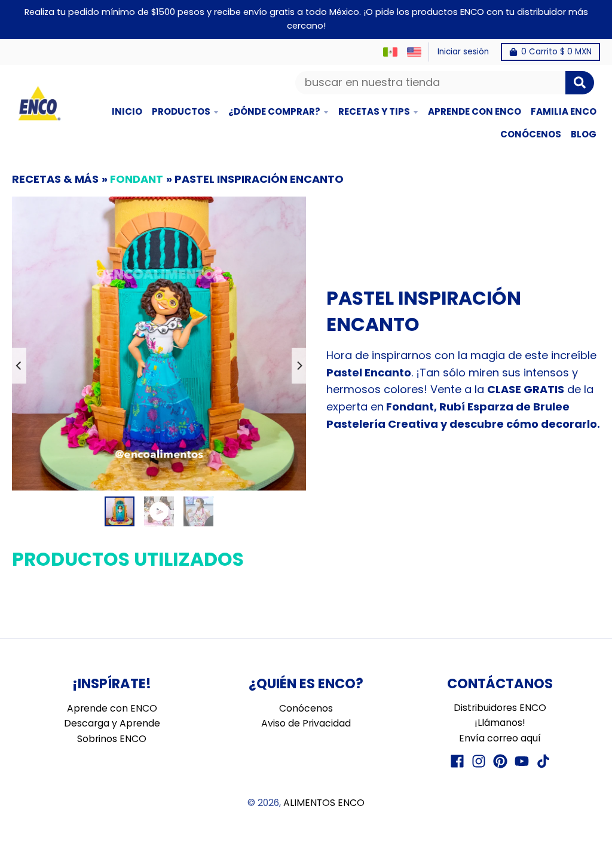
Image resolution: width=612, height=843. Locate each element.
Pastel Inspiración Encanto (259, 178)
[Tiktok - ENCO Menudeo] (543, 761)
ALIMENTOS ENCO (324, 803)
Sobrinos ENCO (111, 739)
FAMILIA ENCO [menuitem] (563, 111)
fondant (136, 178)
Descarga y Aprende (112, 723)
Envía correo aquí (500, 738)
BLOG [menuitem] (583, 134)
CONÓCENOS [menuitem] (530, 134)
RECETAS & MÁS (55, 178)
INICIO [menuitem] (127, 111)
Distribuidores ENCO (500, 708)
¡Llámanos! (500, 722)
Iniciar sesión (463, 51)
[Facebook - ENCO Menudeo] (457, 761)
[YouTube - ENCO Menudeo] (522, 761)
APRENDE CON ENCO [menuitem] (474, 111)
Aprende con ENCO (112, 708)
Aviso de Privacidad (306, 723)
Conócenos (306, 708)
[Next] (299, 366)
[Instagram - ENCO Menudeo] (479, 761)
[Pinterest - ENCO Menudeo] (500, 761)
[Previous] (19, 366)
